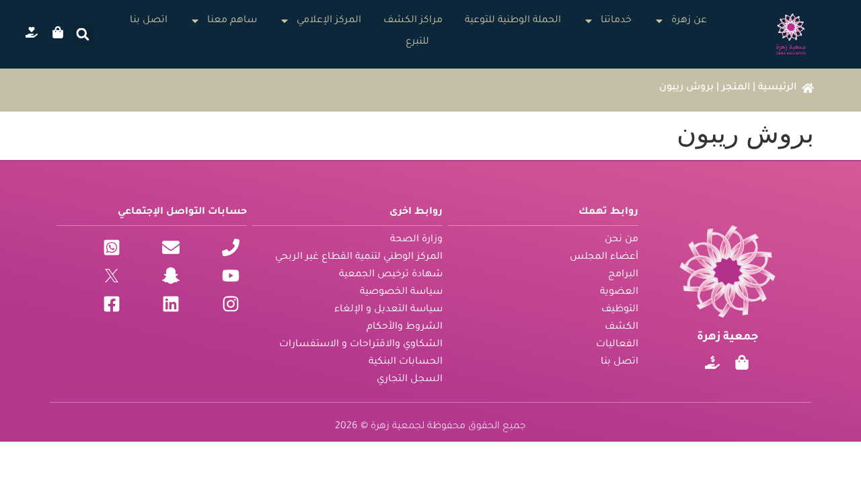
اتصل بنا (148, 20)
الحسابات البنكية (406, 362)
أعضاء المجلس (604, 257)
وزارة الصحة (416, 240)
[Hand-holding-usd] (712, 362)
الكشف (621, 327)
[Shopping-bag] (742, 362)
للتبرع (417, 42)
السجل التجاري (410, 379)
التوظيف (619, 310)
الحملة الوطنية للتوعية (513, 20)
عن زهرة (689, 20)
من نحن (621, 240)
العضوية (619, 292)
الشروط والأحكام (405, 327)
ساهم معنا (232, 20)
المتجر (736, 88)
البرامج (623, 275)
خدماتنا (616, 20)
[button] (82, 34)
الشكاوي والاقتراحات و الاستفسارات (361, 344)
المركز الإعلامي (329, 20)
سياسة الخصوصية (401, 292)
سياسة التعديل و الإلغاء (388, 310)
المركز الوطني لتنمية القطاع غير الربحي (359, 257)
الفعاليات (617, 344)
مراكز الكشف (413, 20)
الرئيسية (777, 88)
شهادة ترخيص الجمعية (391, 275)
